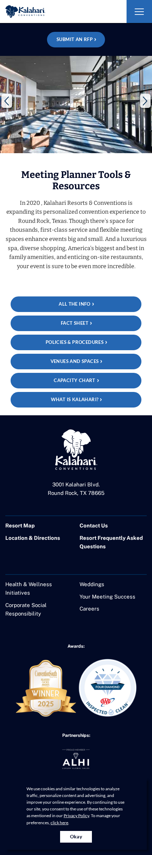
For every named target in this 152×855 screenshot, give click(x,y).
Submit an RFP (75, 39)
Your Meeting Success (107, 597)
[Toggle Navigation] (139, 11)
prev (6, 101)
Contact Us (94, 525)
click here (59, 822)
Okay (76, 836)
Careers (89, 609)
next (145, 101)
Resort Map (20, 525)
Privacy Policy (76, 815)
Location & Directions (32, 538)
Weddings (92, 584)
